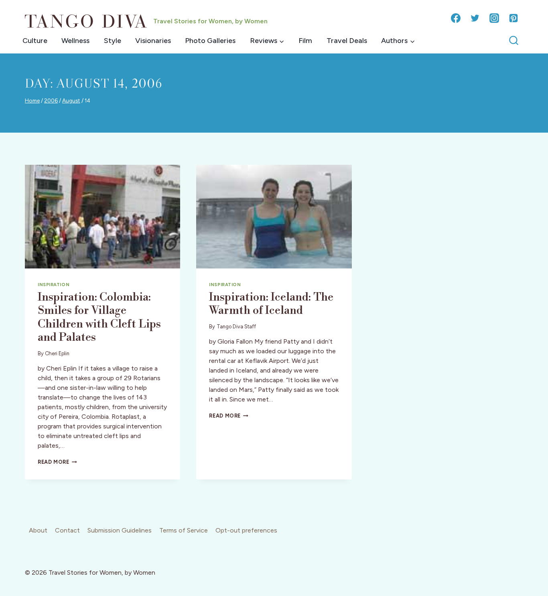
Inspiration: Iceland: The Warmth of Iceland (271, 304)
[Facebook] (455, 18)
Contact (67, 530)
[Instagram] (494, 18)
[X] (475, 18)
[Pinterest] (513, 18)
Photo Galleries (210, 40)
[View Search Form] (513, 40)
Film (305, 40)
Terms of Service (183, 530)
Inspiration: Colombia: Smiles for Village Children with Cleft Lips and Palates (99, 317)
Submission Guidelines (119, 530)
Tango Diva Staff (236, 327)
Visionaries (153, 40)
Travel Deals (347, 40)
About (38, 530)
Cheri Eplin (57, 353)
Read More (57, 462)
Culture (34, 40)
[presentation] (102, 216)
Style (112, 40)
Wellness (75, 40)
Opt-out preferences (246, 530)
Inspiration (53, 284)
